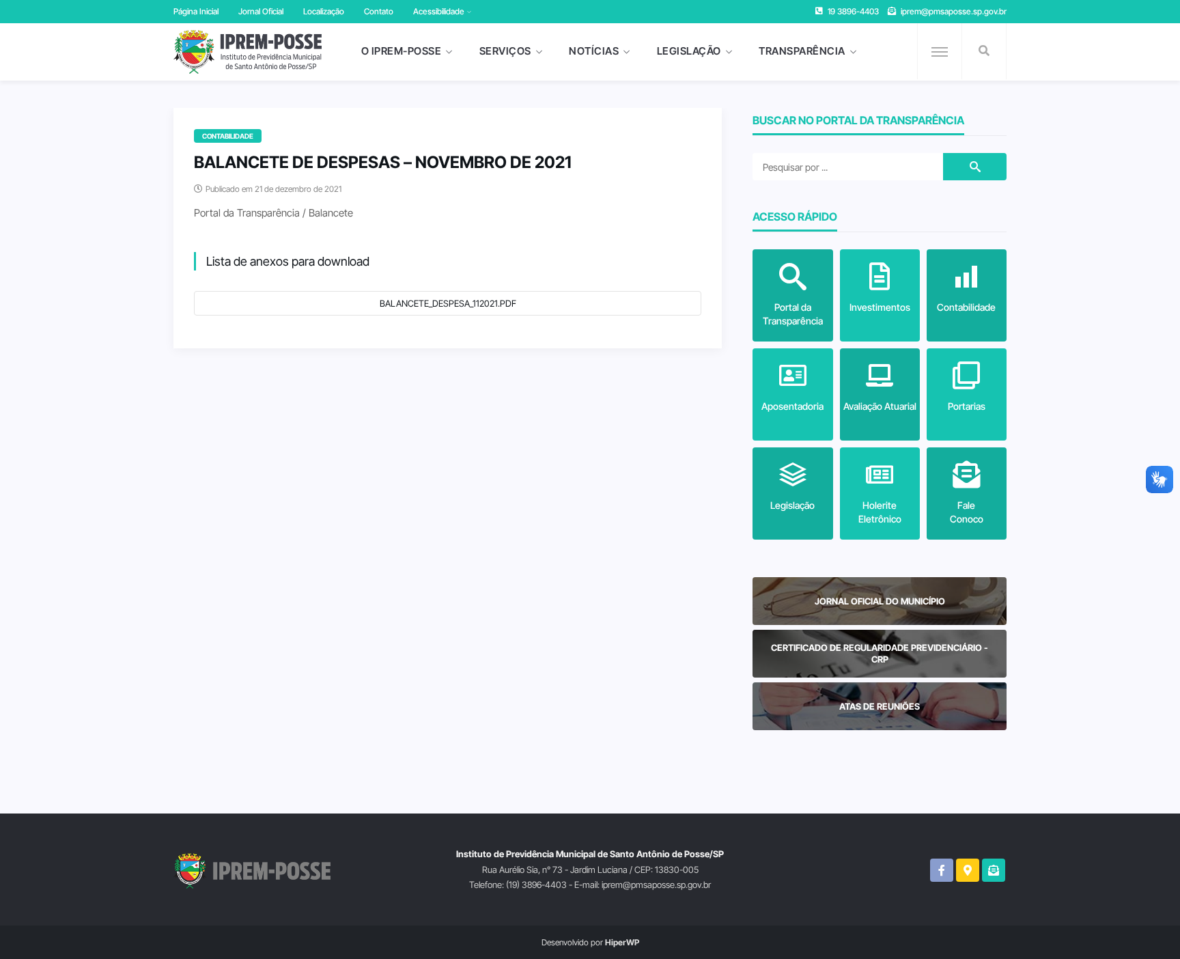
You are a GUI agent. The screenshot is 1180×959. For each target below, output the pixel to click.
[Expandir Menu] (939, 52)
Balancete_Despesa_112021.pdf (448, 303)
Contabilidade (227, 136)
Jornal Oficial (260, 11)
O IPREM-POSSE (401, 50)
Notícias (594, 50)
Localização (323, 11)
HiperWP (622, 942)
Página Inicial (196, 11)
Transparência (802, 50)
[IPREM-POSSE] (247, 52)
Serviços (505, 50)
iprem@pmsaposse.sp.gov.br (954, 11)
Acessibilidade (438, 11)
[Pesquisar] (984, 51)
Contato (378, 11)
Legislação (689, 50)
